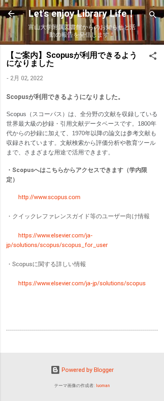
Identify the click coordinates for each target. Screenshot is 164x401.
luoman (103, 385)
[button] (153, 57)
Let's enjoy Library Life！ (82, 13)
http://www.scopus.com (49, 197)
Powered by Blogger (87, 369)
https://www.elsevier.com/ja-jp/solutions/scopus (82, 283)
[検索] (153, 16)
